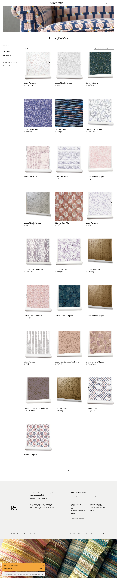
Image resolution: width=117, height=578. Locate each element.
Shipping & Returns (78, 533)
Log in (107, 3)
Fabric (4, 3)
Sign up (41, 568)
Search (94, 3)
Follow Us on (77, 518)
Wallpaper (11, 3)
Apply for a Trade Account (37, 498)
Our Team (19, 533)
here (104, 507)
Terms (87, 533)
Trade (100, 3)
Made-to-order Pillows (11, 59)
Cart (113, 3)
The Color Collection (11, 62)
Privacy (93, 533)
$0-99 (26, 48)
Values (26, 533)
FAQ (70, 533)
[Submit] (94, 496)
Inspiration (21, 3)
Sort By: (97, 48)
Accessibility (102, 533)
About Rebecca (34, 533)
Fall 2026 (8, 65)
